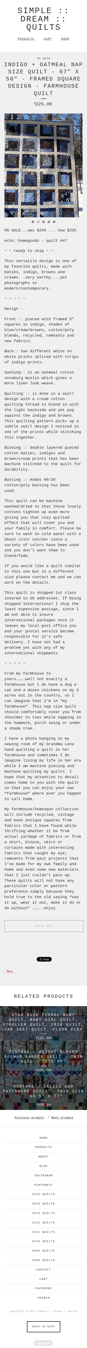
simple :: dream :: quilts (43, 19)
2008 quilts (43, 1260)
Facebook (43, 1288)
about (43, 1156)
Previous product (29, 1117)
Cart (48, 39)
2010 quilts (43, 1241)
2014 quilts (43, 1203)
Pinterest (43, 1185)
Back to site (43, 1326)
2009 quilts (43, 1250)
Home (43, 1138)
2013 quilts (43, 1213)
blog (43, 1166)
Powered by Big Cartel (43, 1343)
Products (26, 39)
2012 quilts (43, 1222)
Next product (62, 1117)
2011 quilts (43, 1232)
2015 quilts (43, 1194)
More (65, 39)
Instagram (43, 1175)
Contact (43, 1269)
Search (43, 1298)
